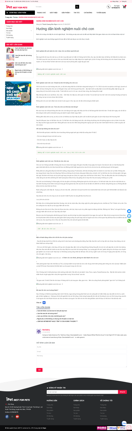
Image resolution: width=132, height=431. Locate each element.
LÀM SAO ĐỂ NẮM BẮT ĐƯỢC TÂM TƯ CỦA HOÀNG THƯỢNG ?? (57, 321)
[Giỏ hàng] (124, 6)
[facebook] (7, 417)
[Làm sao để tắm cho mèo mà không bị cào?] (10, 65)
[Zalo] (129, 216)
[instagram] (12, 417)
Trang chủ (41, 13)
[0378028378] (129, 221)
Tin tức (77, 13)
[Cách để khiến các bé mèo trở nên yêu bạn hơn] (10, 50)
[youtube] (17, 417)
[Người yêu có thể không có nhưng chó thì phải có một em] (10, 73)
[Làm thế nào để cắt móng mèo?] (10, 58)
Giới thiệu (53, 13)
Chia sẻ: (39, 302)
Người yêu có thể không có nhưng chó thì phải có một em (55, 319)
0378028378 (14, 412)
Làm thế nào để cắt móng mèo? (47, 313)
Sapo (44, 428)
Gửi (39, 370)
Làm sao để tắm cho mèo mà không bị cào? (51, 316)
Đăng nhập (115, 1)
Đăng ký (124, 1)
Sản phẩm (65, 13)
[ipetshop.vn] (20, 7)
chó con (68, 57)
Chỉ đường (88, 13)
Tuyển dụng (101, 13)
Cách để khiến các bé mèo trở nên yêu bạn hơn (52, 311)
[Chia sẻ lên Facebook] (44, 302)
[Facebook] (129, 211)
